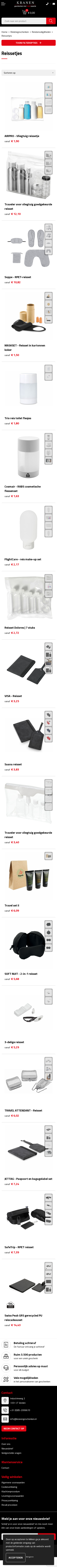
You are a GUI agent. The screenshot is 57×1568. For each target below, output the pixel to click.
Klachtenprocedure (10, 1491)
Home (4, 32)
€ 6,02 (12, 1116)
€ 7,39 (12, 1252)
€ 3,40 (12, 842)
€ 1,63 (12, 496)
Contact (5, 1468)
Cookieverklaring (9, 1487)
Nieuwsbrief (7, 1448)
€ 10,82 (13, 282)
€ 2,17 (12, 564)
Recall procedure (9, 1505)
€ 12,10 (13, 214)
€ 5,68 (12, 979)
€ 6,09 (12, 911)
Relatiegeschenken (19, 32)
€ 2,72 (12, 633)
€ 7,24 (12, 1184)
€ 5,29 (12, 1047)
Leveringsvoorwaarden (12, 1496)
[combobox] (23, 21)
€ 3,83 (12, 770)
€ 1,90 (12, 141)
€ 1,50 (12, 355)
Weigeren (30, 1556)
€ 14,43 (13, 1325)
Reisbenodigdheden (41, 32)
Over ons (5, 1444)
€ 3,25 (12, 701)
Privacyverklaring (9, 1500)
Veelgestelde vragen (11, 1453)
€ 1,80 (12, 423)
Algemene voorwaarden (13, 1482)
